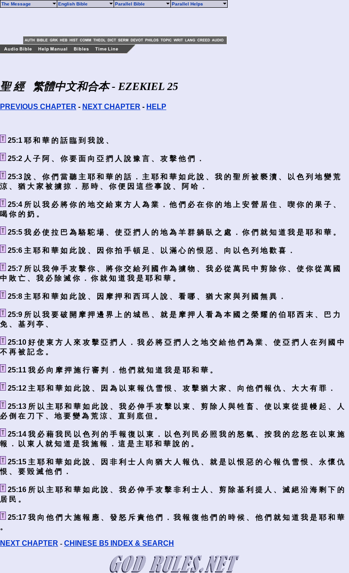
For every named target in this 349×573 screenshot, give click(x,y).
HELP (156, 107)
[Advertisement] (129, 21)
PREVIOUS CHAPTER (38, 107)
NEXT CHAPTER (111, 107)
